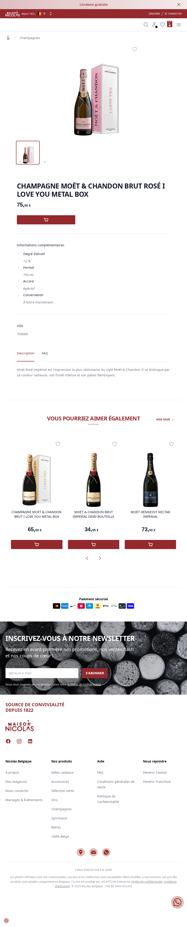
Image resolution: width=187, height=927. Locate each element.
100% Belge (60, 836)
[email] (93, 852)
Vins (54, 800)
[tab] (28, 153)
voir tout (165, 419)
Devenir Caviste (155, 772)
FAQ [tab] (45, 353)
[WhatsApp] (106, 852)
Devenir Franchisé (157, 781)
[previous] (87, 558)
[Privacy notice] (6, 920)
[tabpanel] (93, 90)
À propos (12, 772)
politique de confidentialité (84, 684)
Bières (56, 827)
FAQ (100, 772)
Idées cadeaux (62, 772)
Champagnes (30, 38)
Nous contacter (17, 791)
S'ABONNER (95, 673)
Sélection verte (62, 791)
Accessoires (60, 781)
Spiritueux (59, 818)
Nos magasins (16, 781)
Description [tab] (25, 353)
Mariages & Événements (24, 800)
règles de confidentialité (147, 882)
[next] (99, 558)
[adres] (81, 852)
